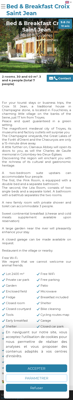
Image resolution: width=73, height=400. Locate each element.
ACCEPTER (36, 368)
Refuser (36, 388)
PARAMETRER (36, 378)
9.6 (65, 23)
